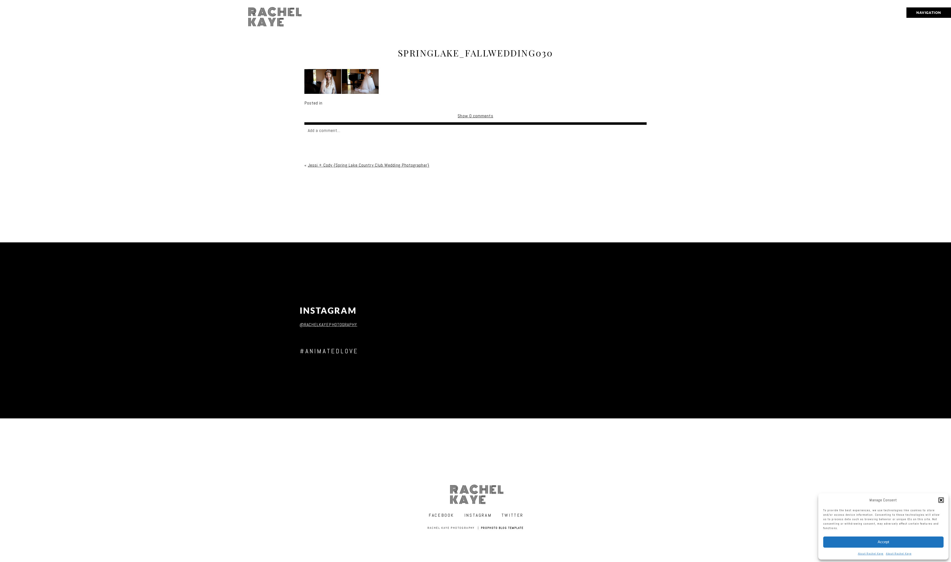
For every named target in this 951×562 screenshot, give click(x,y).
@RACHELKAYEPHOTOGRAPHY (328, 324)
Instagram (328, 310)
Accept (883, 542)
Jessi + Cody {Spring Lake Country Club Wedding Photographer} (368, 165)
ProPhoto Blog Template (502, 528)
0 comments (475, 116)
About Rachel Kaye (870, 554)
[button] (941, 500)
